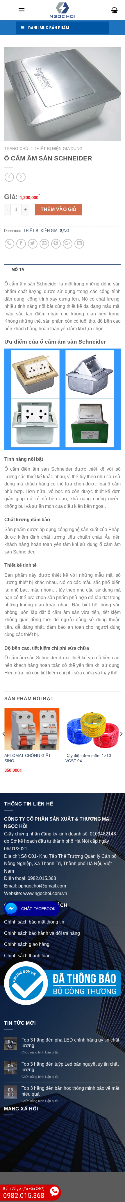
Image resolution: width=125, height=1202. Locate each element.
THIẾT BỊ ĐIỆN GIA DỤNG (58, 149)
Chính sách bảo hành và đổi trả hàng (42, 933)
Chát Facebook (38, 908)
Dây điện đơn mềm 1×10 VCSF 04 (88, 758)
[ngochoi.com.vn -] (62, 10)
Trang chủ (16, 149)
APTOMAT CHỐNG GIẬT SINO (27, 758)
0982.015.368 (42, 878)
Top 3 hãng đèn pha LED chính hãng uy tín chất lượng (70, 1042)
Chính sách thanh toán (27, 955)
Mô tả (18, 269)
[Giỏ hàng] (112, 10)
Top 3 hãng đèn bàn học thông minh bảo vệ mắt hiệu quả (70, 1091)
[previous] (4, 745)
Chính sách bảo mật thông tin (34, 921)
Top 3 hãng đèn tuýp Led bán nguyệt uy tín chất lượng (70, 1067)
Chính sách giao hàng (26, 944)
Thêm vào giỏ (58, 209)
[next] (121, 745)
